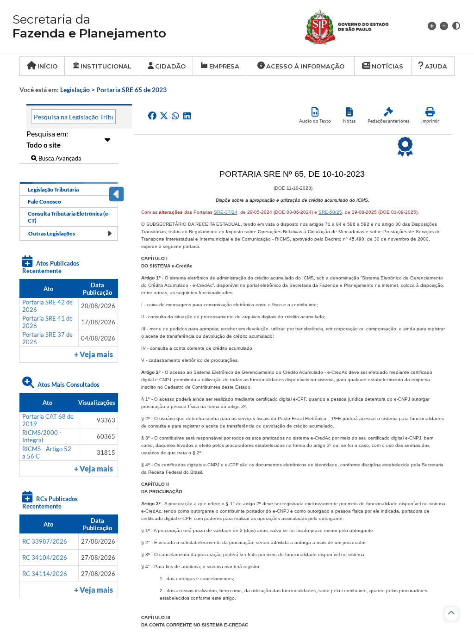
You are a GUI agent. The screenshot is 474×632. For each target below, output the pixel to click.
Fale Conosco (44, 201)
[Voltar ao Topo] (451, 614)
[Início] (357, 25)
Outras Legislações (51, 233)
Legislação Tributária (53, 189)
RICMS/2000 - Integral (42, 436)
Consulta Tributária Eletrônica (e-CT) (69, 217)
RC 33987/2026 (44, 541)
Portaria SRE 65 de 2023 (131, 89)
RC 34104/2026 (44, 557)
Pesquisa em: (47, 133)
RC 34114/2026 (44, 573)
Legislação (75, 89)
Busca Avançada (59, 158)
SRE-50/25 (330, 212)
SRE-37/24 (225, 212)
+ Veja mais (93, 354)
